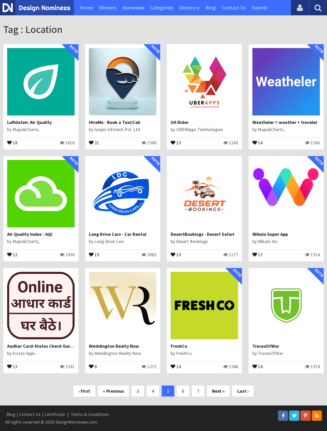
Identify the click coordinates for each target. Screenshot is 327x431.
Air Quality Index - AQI (29, 234)
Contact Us (234, 7)
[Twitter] (294, 416)
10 (178, 254)
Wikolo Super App (270, 234)
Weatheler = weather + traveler (285, 122)
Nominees (133, 7)
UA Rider (180, 122)
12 (14, 254)
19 (96, 254)
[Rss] (317, 416)
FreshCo (179, 346)
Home (86, 7)
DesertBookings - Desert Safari (202, 234)
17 (260, 254)
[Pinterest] (305, 416)
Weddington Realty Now (114, 346)
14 (260, 142)
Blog (211, 7)
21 (96, 142)
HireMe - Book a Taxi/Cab (114, 122)
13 (178, 142)
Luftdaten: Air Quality (29, 122)
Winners (107, 7)
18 (14, 142)
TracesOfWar (265, 346)
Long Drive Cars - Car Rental (117, 234)
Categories (161, 7)
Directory (189, 7)
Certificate (54, 414)
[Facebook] (283, 416)
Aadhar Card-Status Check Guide (41, 346)
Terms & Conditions (90, 414)
